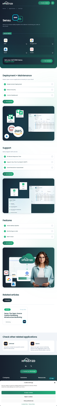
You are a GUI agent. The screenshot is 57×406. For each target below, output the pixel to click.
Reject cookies (28, 396)
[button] (55, 382)
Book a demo (45, 3)
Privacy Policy (32, 404)
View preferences (28, 401)
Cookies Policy (25, 404)
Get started (47, 61)
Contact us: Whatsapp (29, 371)
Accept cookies (28, 392)
